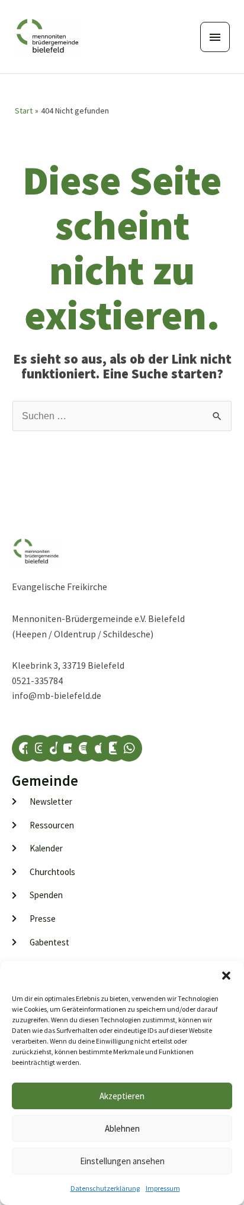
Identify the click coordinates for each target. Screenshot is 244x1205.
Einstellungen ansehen (122, 1161)
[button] (226, 976)
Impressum (163, 1188)
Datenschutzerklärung (105, 1188)
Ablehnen (122, 1128)
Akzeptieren (122, 1096)
